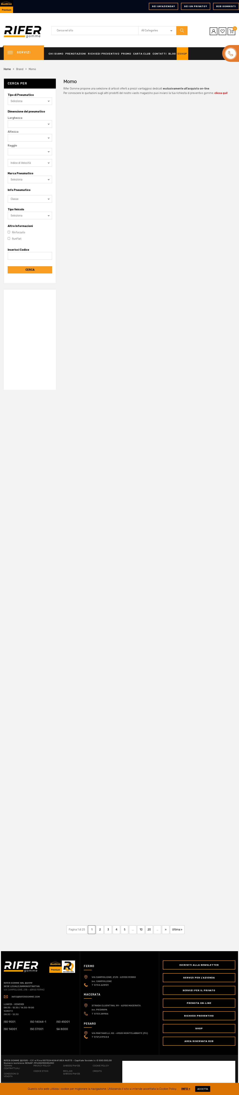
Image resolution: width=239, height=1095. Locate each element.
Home (7, 69)
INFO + (185, 1089)
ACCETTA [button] (202, 1089)
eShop (182, 53)
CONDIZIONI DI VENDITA (11, 1075)
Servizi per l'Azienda (199, 977)
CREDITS (97, 1071)
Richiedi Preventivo (103, 53)
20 (149, 929)
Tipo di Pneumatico (21, 95)
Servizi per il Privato (199, 990)
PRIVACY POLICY (42, 1065)
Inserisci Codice (18, 249)
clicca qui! (220, 93)
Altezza (13, 131)
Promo (126, 53)
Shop (199, 1028)
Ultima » (177, 929)
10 (141, 929)
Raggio (12, 145)
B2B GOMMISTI (226, 6)
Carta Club (142, 53)
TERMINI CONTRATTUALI (12, 1067)
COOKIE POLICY (101, 1065)
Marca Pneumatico (20, 173)
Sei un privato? (195, 6)
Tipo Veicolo (16, 209)
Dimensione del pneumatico (26, 111)
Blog (172, 53)
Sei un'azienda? (163, 6)
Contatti (160, 53)
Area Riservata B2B (199, 1041)
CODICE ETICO (40, 1071)
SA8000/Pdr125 (71, 1065)
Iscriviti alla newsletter (199, 965)
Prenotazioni (75, 53)
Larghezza (15, 118)
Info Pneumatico (19, 190)
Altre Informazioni (20, 226)
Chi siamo (56, 53)
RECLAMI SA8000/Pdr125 (71, 1072)
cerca (30, 269)
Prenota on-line (199, 1003)
